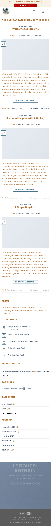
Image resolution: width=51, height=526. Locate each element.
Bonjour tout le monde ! (19, 327)
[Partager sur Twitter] (21, 483)
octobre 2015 (8, 436)
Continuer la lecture (25, 101)
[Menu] (33, 11)
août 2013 (6, 449)
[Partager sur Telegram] (38, 483)
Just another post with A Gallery (25, 118)
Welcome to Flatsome (25, 29)
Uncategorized (25, 26)
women (28, 389)
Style (4, 408)
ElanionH (37, 35)
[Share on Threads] (24, 483)
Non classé (7, 404)
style (21, 389)
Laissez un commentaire (39, 109)
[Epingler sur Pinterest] (30, 483)
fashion (14, 389)
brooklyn (5, 389)
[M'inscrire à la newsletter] (43, 11)
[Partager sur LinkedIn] (33, 483)
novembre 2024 (9, 427)
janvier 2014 (7, 440)
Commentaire (13, 329)
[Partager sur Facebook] (15, 483)
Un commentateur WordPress (16, 371)
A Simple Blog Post (25, 207)
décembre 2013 (9, 445)
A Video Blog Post (16, 355)
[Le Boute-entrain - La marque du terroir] (16, 11)
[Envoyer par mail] (27, 483)
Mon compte (34, 519)
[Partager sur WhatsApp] (12, 483)
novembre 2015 (9, 431)
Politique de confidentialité (29, 518)
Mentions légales (19, 519)
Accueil (13, 518)
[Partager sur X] (18, 483)
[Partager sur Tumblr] (36, 483)
